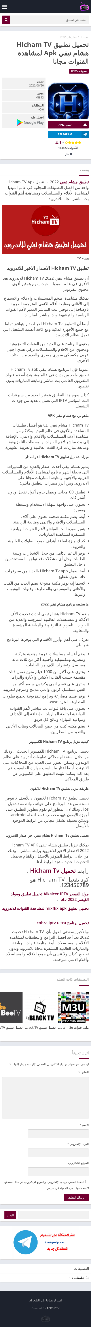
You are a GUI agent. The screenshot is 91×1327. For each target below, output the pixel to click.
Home (84, 37)
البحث (10, 1215)
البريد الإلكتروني (78, 1144)
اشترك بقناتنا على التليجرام (45, 1300)
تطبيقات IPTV (68, 37)
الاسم (84, 1125)
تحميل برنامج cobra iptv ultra (63, 922)
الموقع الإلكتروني (78, 1163)
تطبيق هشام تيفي (74, 181)
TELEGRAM (65, 134)
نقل (67, 154)
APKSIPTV (53, 1308)
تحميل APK (65, 125)
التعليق (83, 1072)
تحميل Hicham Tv (53, 870)
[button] (6, 20)
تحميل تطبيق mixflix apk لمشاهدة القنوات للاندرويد (45, 908)
